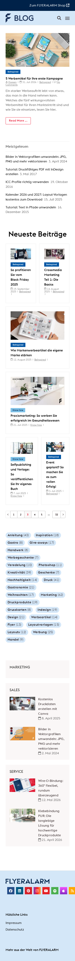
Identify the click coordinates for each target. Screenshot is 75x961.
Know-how (18, 410)
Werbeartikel (44, 617)
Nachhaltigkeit (22, 580)
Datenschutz (15, 929)
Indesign (47, 609)
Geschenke (48, 572)
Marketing (52, 594)
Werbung (43, 632)
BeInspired (13, 72)
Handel (15, 639)
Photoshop (50, 565)
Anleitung (18, 535)
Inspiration (47, 535)
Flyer (14, 624)
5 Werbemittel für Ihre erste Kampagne (34, 78)
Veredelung (20, 565)
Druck (51, 580)
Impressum (14, 923)
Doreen (12, 82)
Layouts (17, 632)
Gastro (15, 542)
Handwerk (18, 550)
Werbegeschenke (23, 557)
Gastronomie (21, 587)
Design (16, 617)
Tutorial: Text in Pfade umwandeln (31, 207)
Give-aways (42, 542)
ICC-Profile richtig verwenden (27, 182)
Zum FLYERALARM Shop (47, 5)
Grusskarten (19, 609)
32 (56, 514)
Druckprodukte (23, 602)
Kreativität (19, 572)
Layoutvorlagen (43, 624)
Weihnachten (21, 594)
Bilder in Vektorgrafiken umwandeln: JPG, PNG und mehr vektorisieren (51, 739)
